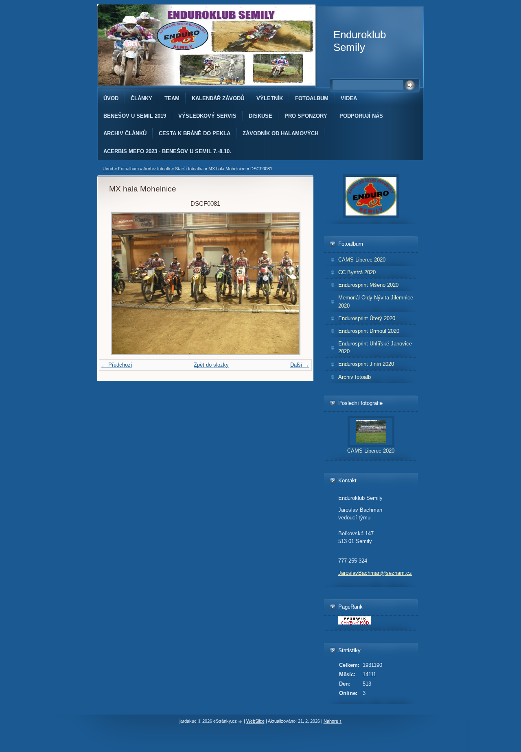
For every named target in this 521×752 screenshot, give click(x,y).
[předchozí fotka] (122, 283)
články (141, 98)
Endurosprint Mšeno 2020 (368, 285)
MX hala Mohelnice (226, 168)
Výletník (269, 98)
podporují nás (361, 116)
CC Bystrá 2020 (357, 272)
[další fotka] (288, 283)
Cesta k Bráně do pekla (194, 133)
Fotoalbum (311, 98)
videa (349, 98)
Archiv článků (125, 133)
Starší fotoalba (189, 168)
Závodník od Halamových (280, 133)
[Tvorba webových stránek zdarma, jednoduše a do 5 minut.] (241, 721)
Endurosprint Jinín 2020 (366, 364)
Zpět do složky (211, 365)
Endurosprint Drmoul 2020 (368, 331)
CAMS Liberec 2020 (361, 260)
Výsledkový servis (207, 116)
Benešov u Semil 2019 (134, 116)
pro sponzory (306, 116)
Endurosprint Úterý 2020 (366, 318)
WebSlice (255, 721)
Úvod (110, 98)
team (172, 98)
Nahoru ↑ (333, 721)
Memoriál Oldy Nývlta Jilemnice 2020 (375, 301)
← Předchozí (116, 365)
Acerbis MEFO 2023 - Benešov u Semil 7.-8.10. (167, 151)
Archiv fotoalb (156, 168)
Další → (299, 365)
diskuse (260, 116)
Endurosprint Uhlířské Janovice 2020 (375, 347)
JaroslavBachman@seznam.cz (375, 573)
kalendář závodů (218, 98)
